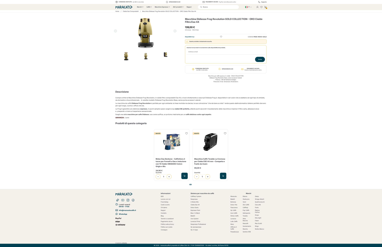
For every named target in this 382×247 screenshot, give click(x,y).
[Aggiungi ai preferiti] (221, 37)
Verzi (244, 202)
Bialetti (193, 216)
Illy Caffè (233, 210)
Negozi (189, 7)
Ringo (257, 226)
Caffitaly (245, 207)
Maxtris (245, 229)
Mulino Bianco (259, 229)
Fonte (257, 207)
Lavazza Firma (195, 221)
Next (175, 31)
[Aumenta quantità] (169, 176)
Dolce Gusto (194, 207)
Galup (257, 196)
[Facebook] (133, 200)
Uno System (194, 218)
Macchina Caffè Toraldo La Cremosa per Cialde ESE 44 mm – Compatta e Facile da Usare (209, 161)
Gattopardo (246, 213)
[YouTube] (123, 200)
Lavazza (233, 218)
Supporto (264, 2)
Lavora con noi (165, 199)
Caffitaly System (196, 196)
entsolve (124, 243)
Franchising (164, 202)
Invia (260, 59)
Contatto (163, 213)
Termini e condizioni (167, 218)
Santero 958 (247, 232)
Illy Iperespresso (196, 227)
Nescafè (245, 223)
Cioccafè (258, 205)
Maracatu (233, 196)
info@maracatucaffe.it (127, 210)
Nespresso (194, 199)
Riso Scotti (258, 223)
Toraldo (245, 216)
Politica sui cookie (166, 227)
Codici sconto (165, 205)
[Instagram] (128, 200)
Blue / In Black (195, 213)
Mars (232, 224)
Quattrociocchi (260, 202)
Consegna (164, 230)
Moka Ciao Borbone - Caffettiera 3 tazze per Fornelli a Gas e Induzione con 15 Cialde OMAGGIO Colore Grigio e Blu (171, 163)
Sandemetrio (247, 226)
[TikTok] (117, 200)
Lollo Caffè (233, 221)
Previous (115, 31)
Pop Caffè (246, 210)
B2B (162, 196)
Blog (162, 216)
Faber (257, 220)
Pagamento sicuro (166, 221)
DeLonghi (258, 218)
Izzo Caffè (233, 213)
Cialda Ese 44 (195, 205)
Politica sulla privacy (167, 224)
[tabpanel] (171, 155)
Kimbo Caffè (234, 216)
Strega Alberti (259, 199)
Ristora (245, 196)
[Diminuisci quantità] (158, 176)
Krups (257, 215)
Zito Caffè (246, 205)
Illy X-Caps (194, 230)
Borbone (233, 202)
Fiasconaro (234, 207)
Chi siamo (164, 207)
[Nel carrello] (184, 176)
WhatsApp (123, 214)
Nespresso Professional (198, 224)
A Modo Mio (195, 202)
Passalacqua (234, 232)
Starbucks (246, 199)
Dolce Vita (233, 205)
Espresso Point (195, 210)
